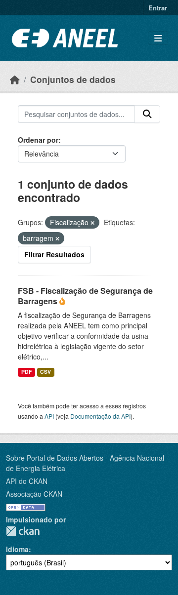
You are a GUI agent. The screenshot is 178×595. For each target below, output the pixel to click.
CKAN (23, 531)
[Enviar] (147, 114)
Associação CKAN (34, 494)
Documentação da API (100, 416)
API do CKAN (26, 481)
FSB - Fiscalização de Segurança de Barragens (85, 296)
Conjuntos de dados (73, 79)
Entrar (157, 7)
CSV (45, 371)
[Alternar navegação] (158, 38)
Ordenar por (38, 140)
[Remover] (92, 223)
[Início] (15, 79)
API (49, 416)
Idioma (17, 549)
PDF (26, 371)
